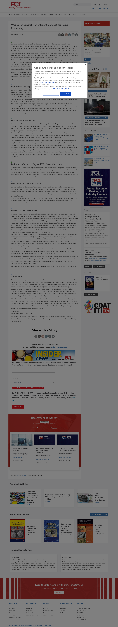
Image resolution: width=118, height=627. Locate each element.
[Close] (85, 65)
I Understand (65, 93)
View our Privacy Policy (61, 89)
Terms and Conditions (47, 82)
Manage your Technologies (51, 93)
